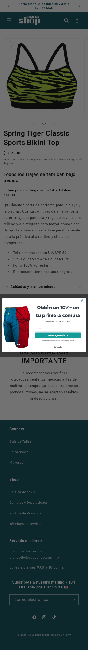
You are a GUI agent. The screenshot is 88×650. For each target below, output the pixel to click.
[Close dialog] (83, 301)
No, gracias (58, 346)
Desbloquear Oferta (58, 335)
